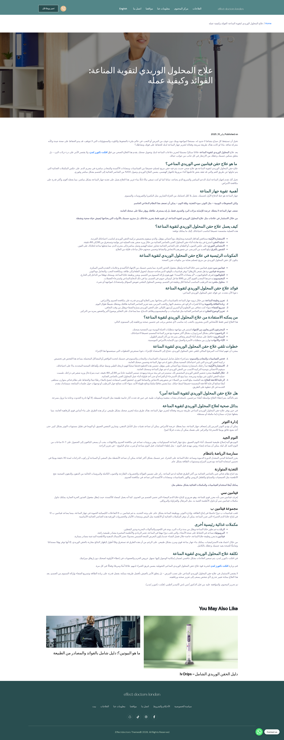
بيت (94, 706)
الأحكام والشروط (161, 706)
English (123, 8)
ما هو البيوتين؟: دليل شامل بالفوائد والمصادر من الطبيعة (96, 652)
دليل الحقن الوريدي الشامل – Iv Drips (209, 673)
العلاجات (197, 8)
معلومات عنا (163, 8)
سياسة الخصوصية (183, 706)
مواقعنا (149, 8)
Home (268, 23)
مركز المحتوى (181, 8)
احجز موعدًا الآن (48, 8)
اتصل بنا (137, 8)
